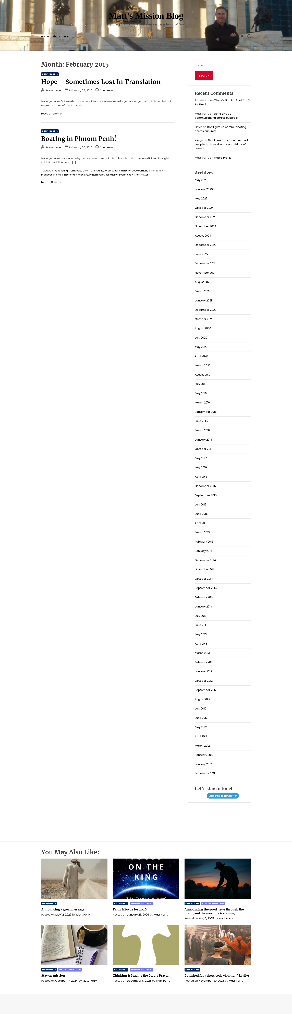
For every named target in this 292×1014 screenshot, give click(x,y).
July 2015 (200, 504)
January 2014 (203, 607)
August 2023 (203, 236)
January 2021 (203, 300)
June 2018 (201, 421)
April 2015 (201, 523)
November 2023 (205, 226)
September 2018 (206, 412)
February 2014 (204, 597)
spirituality (112, 174)
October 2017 (204, 449)
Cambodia (75, 170)
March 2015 (202, 532)
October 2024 (204, 208)
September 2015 (206, 495)
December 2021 (205, 263)
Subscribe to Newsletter (223, 796)
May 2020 (201, 347)
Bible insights (49, 903)
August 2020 (203, 328)
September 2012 (205, 690)
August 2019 (202, 375)
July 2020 (201, 338)
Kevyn (199, 140)
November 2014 (205, 569)
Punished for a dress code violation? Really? (217, 975)
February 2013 (204, 662)
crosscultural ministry (118, 170)
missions (83, 174)
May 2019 (201, 393)
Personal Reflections (142, 903)
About (56, 36)
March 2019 (202, 402)
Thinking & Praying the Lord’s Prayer (141, 975)
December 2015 (205, 486)
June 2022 (201, 254)
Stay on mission (53, 975)
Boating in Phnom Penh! (78, 139)
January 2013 (203, 671)
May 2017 (201, 458)
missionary (70, 174)
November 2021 (205, 273)
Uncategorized (50, 74)
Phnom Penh (96, 174)
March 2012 (202, 746)
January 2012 (203, 764)
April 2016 (201, 477)
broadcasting (60, 170)
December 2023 (205, 217)
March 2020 (203, 365)
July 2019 (200, 384)
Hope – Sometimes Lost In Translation (101, 82)
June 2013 (201, 625)
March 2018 (202, 430)
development (140, 170)
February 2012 (204, 755)
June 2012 (201, 718)
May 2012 (201, 727)
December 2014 (205, 560)
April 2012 (201, 736)
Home (45, 36)
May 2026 (201, 180)
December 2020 (205, 310)
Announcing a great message (62, 909)
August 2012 (202, 699)
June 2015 (201, 514)
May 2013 (201, 634)
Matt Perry (55, 90)
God (60, 174)
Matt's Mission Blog (146, 16)
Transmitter (141, 174)
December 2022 (205, 245)
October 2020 (204, 319)
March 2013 (202, 653)
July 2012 (200, 709)
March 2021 (202, 291)
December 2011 (205, 773)
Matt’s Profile (223, 158)
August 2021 (202, 282)
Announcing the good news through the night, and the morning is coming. (214, 911)
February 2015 (204, 542)
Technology (126, 174)
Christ (86, 170)
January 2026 (204, 189)
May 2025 (201, 198)
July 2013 (200, 616)
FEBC (67, 36)
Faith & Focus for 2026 (130, 909)
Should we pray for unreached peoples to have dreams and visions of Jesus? (221, 144)
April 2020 (201, 356)
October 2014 (204, 579)
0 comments (107, 90)
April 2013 (201, 644)
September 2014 (206, 588)
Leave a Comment (52, 113)
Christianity (97, 170)
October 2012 (204, 681)
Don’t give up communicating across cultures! (216, 116)
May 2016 (201, 467)
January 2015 (203, 551)
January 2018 (203, 440)
